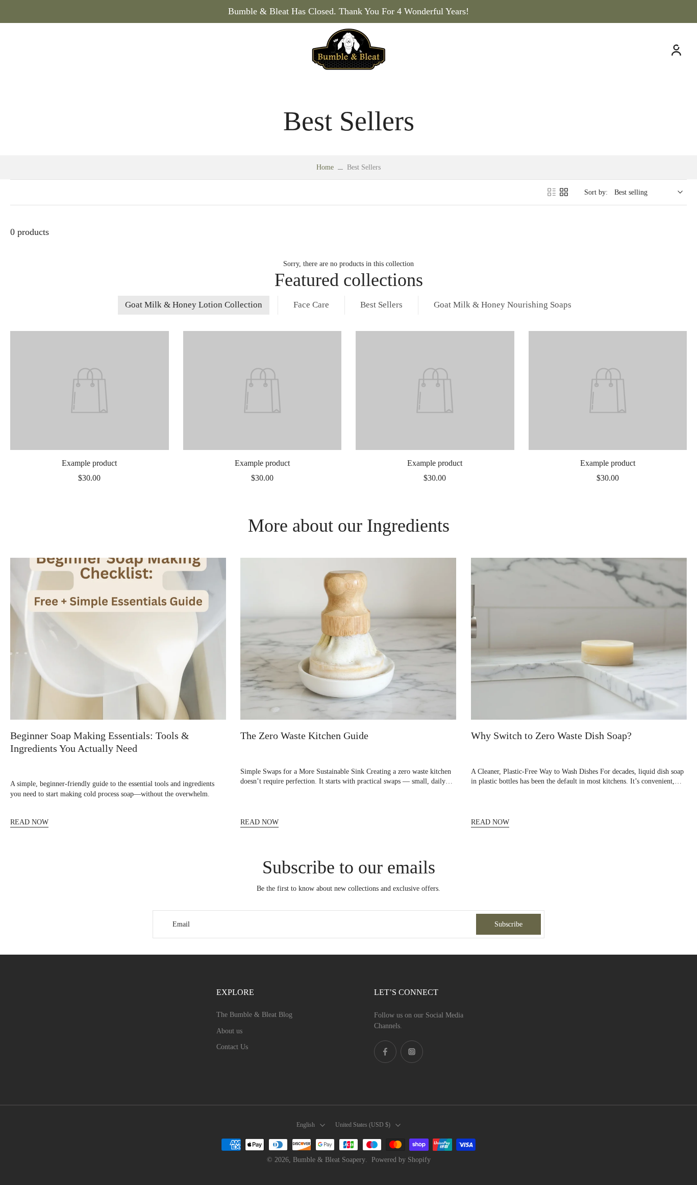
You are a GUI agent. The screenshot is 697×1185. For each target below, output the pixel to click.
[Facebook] (385, 1051)
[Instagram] (412, 1051)
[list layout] (551, 192)
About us (229, 1031)
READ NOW (29, 822)
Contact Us (232, 1047)
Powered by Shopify (401, 1160)
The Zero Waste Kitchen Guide (304, 735)
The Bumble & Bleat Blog (254, 1014)
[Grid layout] (564, 192)
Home (325, 167)
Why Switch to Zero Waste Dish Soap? (551, 735)
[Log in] (675, 49)
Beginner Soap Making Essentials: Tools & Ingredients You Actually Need (99, 741)
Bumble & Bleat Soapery (329, 1160)
